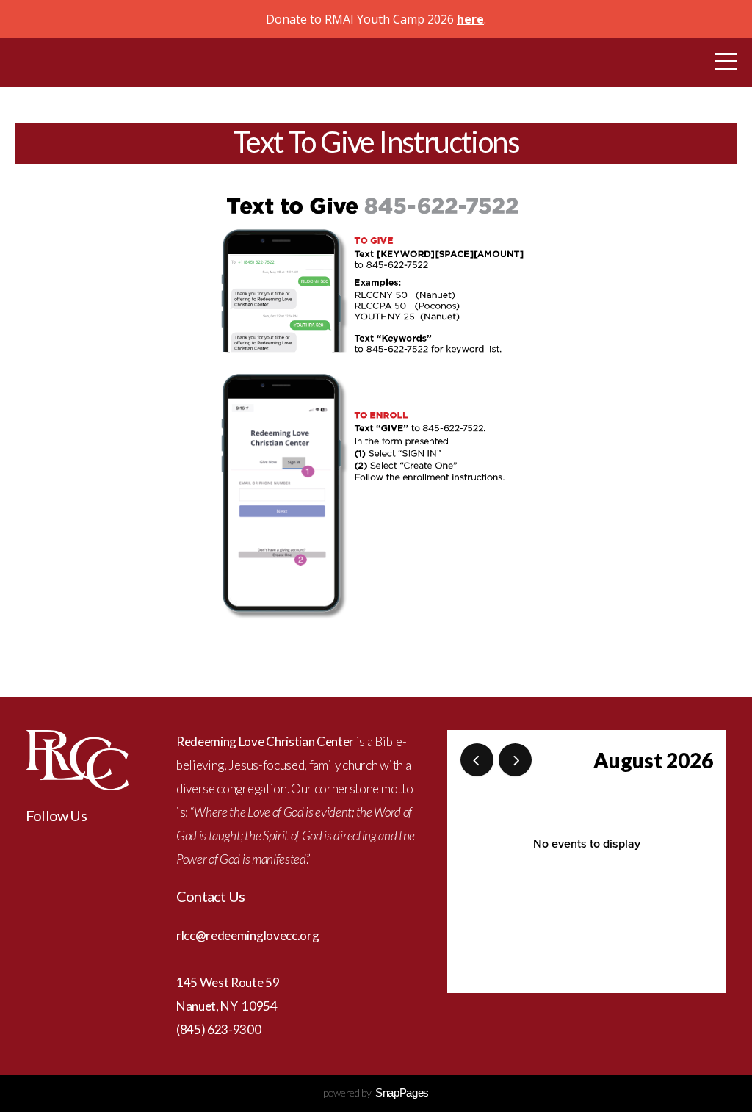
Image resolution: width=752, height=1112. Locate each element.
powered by (376, 1092)
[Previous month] (477, 759)
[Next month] (515, 759)
